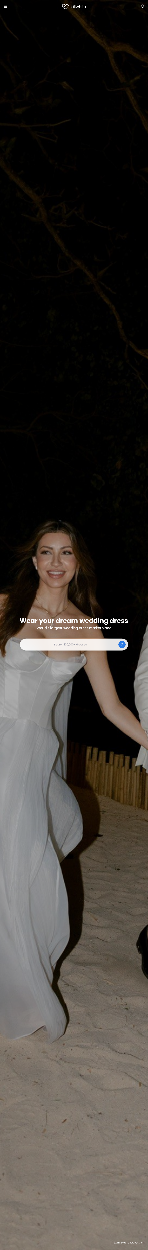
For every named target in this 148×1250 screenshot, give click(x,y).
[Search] (142, 6)
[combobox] (74, 644)
